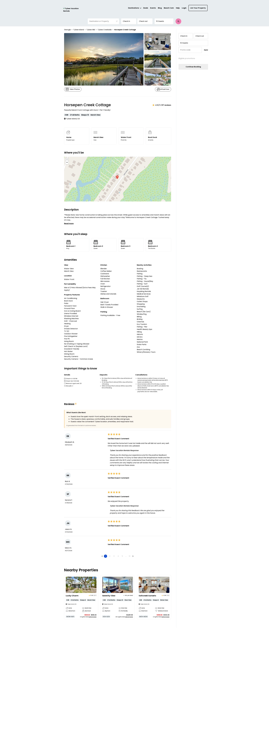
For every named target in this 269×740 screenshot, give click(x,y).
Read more (69, 223)
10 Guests (160, 21)
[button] (178, 21)
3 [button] (113, 556)
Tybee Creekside (105, 29)
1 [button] (105, 556)
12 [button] (129, 556)
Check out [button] (143, 21)
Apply (206, 50)
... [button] (125, 556)
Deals (145, 8)
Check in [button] (126, 21)
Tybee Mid (90, 29)
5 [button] (122, 556)
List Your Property (198, 8)
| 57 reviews (166, 105)
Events (153, 8)
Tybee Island (78, 29)
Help (178, 8)
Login (184, 8)
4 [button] (118, 556)
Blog (160, 8)
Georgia (67, 29)
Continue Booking (193, 67)
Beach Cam (169, 8)
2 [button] (109, 556)
